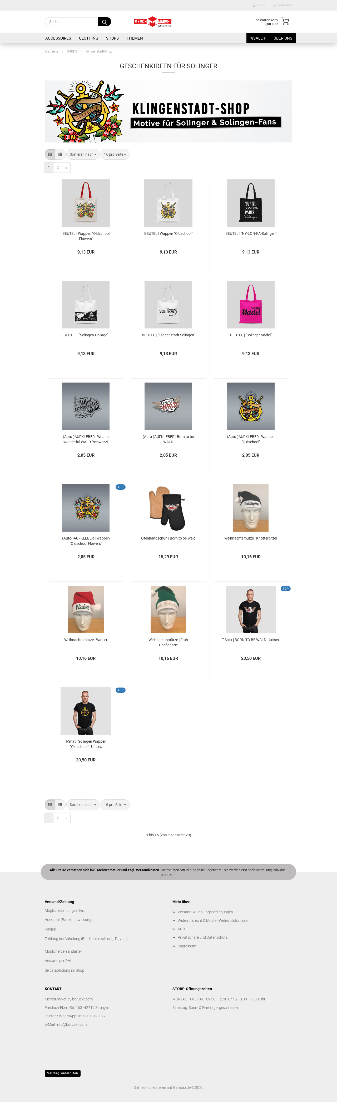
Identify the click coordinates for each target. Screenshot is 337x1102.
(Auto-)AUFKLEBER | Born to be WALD (168, 439)
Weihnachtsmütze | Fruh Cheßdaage (168, 642)
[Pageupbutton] (322, 1094)
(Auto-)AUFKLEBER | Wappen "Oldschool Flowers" (86, 540)
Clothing (88, 38)
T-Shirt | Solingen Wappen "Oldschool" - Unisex (86, 743)
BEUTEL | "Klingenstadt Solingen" (168, 335)
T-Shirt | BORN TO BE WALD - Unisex (251, 640)
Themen (135, 38)
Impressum (187, 946)
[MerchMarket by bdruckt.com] (153, 22)
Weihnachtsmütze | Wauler (85, 640)
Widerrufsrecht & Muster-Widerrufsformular (213, 920)
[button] (50, 154)
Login (260, 5)
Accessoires (58, 38)
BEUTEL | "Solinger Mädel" (251, 335)
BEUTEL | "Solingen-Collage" (85, 335)
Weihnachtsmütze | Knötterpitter (250, 538)
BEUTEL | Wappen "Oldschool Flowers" (86, 235)
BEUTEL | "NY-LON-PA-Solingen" (250, 233)
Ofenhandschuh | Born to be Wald (168, 538)
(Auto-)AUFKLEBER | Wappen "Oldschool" (251, 439)
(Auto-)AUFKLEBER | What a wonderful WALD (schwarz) (86, 439)
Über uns (283, 38)
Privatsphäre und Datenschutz (202, 937)
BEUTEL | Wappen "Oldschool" (168, 233)
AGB (181, 929)
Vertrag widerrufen (62, 1073)
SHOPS (112, 38)
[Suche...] (104, 21)
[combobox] (83, 154)
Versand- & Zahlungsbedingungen (205, 912)
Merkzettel (284, 5)
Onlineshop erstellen (149, 1087)
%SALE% (258, 38)
